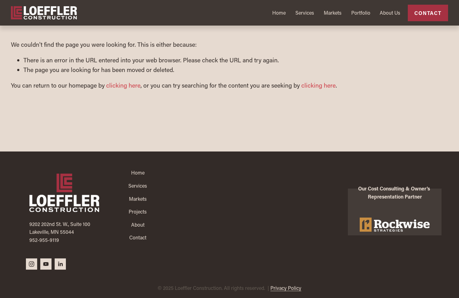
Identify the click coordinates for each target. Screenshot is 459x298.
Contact (428, 13)
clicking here (123, 85)
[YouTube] (46, 264)
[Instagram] (31, 264)
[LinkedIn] (60, 264)
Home (279, 12)
